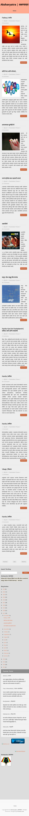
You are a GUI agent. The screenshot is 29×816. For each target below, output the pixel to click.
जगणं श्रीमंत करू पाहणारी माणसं (11, 178)
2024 (4, 594)
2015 (4, 662)
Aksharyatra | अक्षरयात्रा (14, 4)
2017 (4, 613)
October (6, 632)
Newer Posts (5, 561)
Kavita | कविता (7, 376)
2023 (4, 597)
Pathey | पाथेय (7, 18)
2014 (4, 664)
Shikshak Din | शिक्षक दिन (9, 714)
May (5, 645)
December (6, 615)
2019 (4, 608)
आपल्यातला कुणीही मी (8, 125)
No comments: (6, 229)
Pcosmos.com (20, 811)
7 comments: (5, 474)
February (6, 653)
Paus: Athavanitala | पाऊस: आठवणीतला (12, 688)
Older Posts (24, 561)
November (6, 629)
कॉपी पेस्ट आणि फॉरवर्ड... (9, 71)
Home (14, 10)
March (5, 650)
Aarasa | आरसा (7, 675)
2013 (4, 667)
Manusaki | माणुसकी (8, 727)
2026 (4, 589)
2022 (4, 600)
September (7, 634)
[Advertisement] (14, 782)
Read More (23, 62)
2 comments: (5, 130)
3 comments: (5, 23)
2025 (4, 592)
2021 (4, 602)
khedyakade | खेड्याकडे (9, 701)
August (6, 637)
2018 (4, 610)
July (5, 639)
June (5, 642)
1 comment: (5, 429)
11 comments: (5, 183)
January (6, 656)
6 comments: (5, 336)
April (5, 648)
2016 (4, 659)
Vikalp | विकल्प (7, 469)
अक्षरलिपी (4, 224)
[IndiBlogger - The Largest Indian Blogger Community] (17, 744)
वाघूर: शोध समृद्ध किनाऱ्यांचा (10, 277)
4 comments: (5, 76)
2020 (4, 605)
